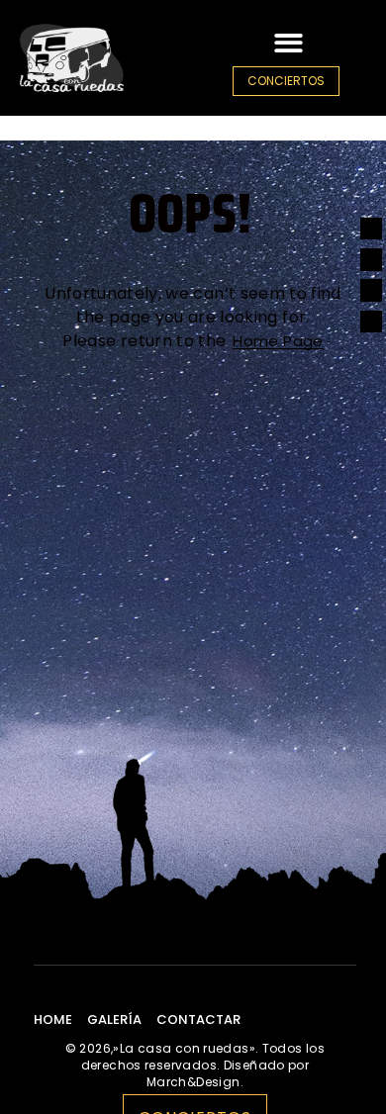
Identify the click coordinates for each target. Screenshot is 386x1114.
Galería (114, 1019)
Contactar (198, 1019)
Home (53, 1019)
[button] (288, 43)
